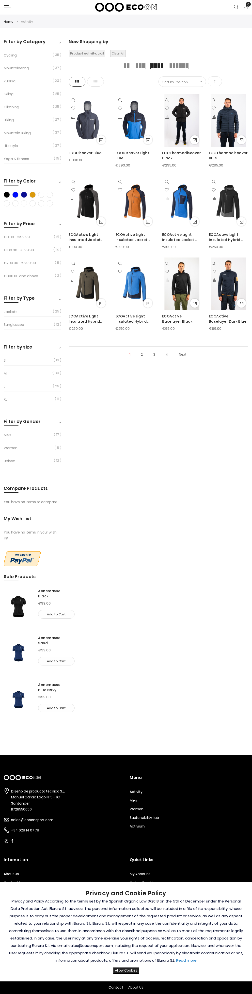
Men (7, 435)
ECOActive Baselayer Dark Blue (228, 319)
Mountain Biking (17, 132)
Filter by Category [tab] (25, 41)
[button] (73, 108)
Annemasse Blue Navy (49, 687)
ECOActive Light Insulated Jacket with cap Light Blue (180, 237)
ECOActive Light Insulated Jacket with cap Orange (131, 237)
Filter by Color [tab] (20, 181)
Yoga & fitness (16, 158)
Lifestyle (11, 145)
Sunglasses (14, 324)
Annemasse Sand (49, 640)
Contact (116, 987)
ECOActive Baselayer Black (177, 319)
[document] (126, 931)
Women (10, 447)
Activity (136, 791)
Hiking (9, 119)
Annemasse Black (49, 594)
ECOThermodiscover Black (181, 155)
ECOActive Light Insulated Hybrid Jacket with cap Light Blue (131, 319)
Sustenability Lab (144, 817)
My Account (140, 873)
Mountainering (16, 68)
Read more (186, 960)
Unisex (9, 461)
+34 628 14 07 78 (25, 830)
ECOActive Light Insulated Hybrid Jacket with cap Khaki (84, 319)
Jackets (10, 311)
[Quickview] (74, 99)
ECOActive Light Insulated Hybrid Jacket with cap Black (224, 237)
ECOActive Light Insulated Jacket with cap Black (85, 237)
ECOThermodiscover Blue (228, 155)
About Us (11, 873)
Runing (10, 81)
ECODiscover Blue (85, 152)
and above (21, 276)
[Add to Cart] (101, 139)
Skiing (9, 94)
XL (5, 399)
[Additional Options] (22, 564)
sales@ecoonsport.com (32, 819)
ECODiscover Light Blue (132, 155)
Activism (137, 826)
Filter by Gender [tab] (22, 421)
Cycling (10, 55)
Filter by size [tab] (18, 347)
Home (9, 21)
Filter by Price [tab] (19, 224)
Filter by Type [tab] (19, 298)
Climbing (11, 107)
